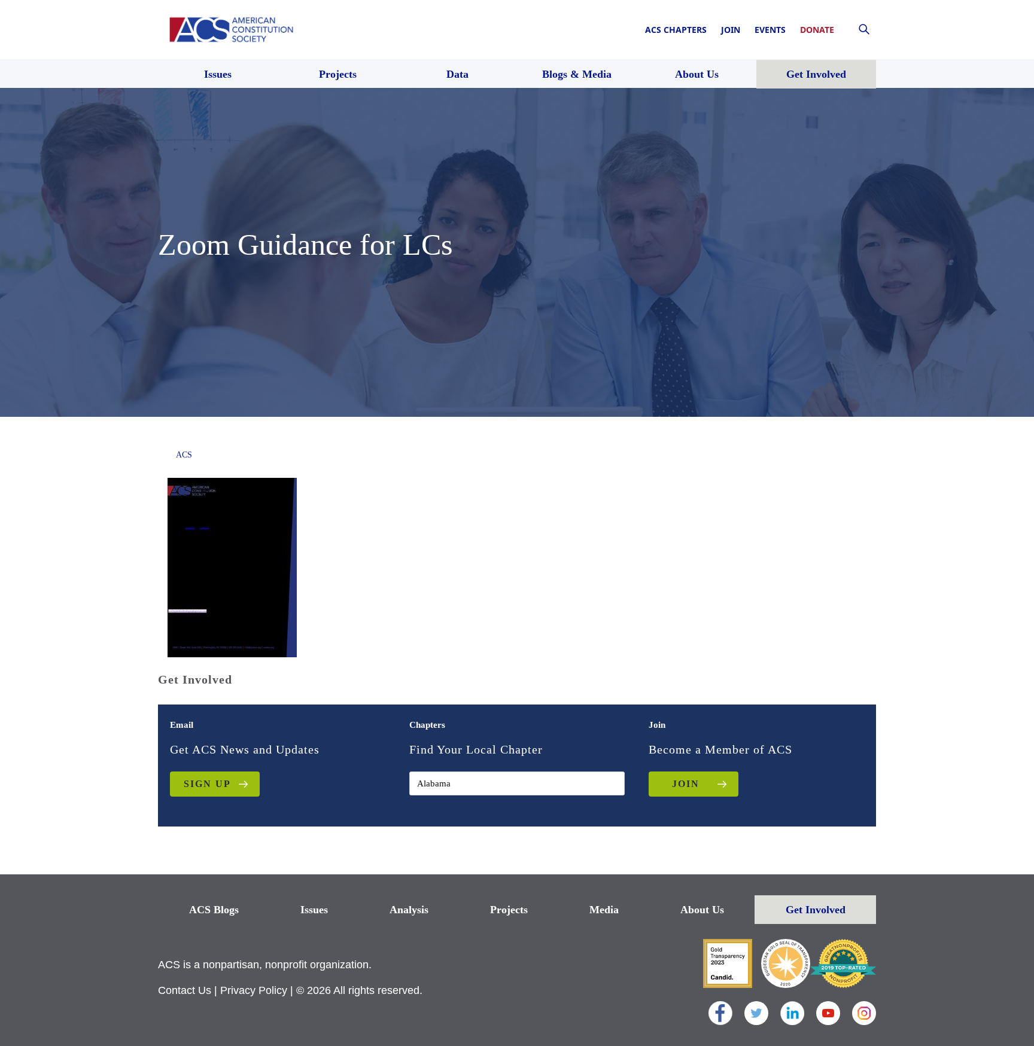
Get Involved (816, 910)
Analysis (409, 910)
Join (730, 29)
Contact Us (184, 990)
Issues (314, 910)
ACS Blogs (214, 910)
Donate (817, 29)
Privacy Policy (253, 990)
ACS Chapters (676, 29)
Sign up (207, 784)
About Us (702, 910)
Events (770, 29)
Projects (509, 910)
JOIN (686, 784)
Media (604, 910)
